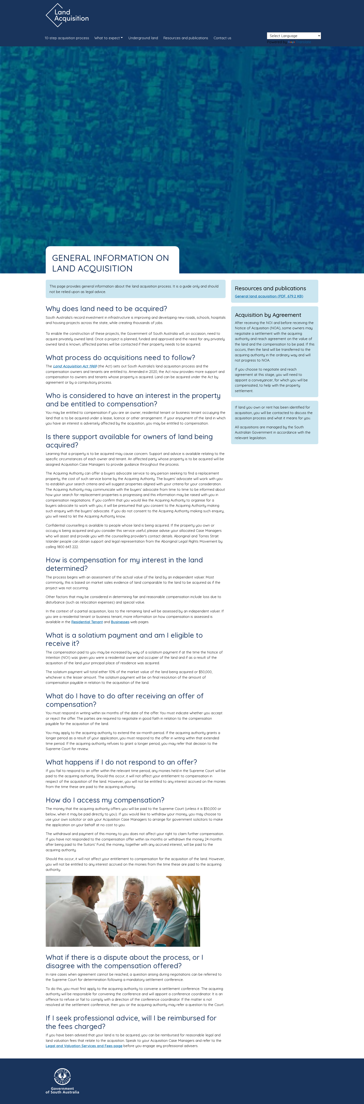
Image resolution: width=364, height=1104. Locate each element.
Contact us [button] (222, 38)
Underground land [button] (143, 38)
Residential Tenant (87, 622)
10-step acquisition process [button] (67, 38)
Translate (303, 42)
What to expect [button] (107, 38)
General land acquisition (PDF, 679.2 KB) (269, 296)
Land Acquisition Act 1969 (75, 366)
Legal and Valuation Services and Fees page (84, 1045)
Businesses (120, 622)
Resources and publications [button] (185, 38)
